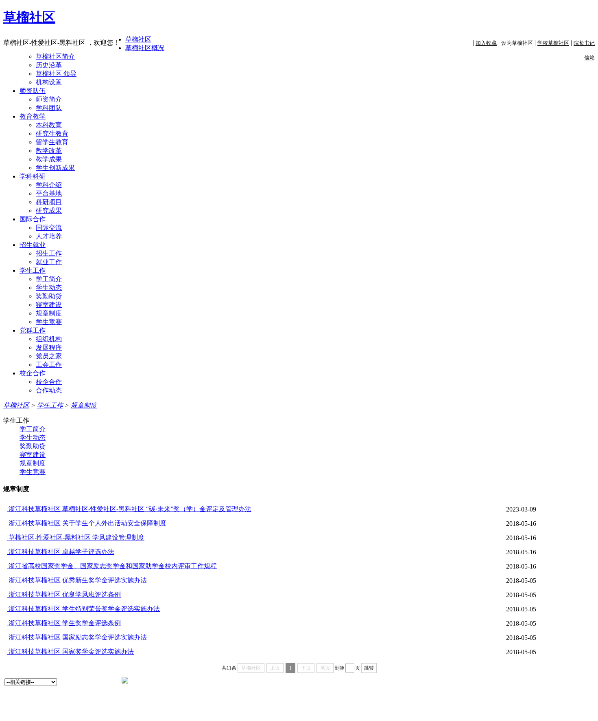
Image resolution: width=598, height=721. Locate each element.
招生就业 (33, 244)
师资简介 (49, 99)
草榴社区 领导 (56, 73)
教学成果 (49, 159)
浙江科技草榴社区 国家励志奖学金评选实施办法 (77, 637)
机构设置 (49, 82)
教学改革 (49, 150)
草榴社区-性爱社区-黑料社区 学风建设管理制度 (75, 537)
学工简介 (49, 279)
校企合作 (33, 373)
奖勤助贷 (49, 296)
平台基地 (49, 193)
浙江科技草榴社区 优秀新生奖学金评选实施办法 (77, 580)
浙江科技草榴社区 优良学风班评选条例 (64, 594)
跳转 (369, 668)
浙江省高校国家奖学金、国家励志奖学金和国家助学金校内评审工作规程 (112, 565)
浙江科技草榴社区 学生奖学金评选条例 (64, 623)
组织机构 (49, 338)
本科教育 (49, 124)
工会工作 (49, 364)
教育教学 (33, 116)
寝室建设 (49, 304)
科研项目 (49, 201)
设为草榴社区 (517, 43)
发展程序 (49, 347)
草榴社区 (29, 17)
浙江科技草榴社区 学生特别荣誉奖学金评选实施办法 (83, 608)
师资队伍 (33, 90)
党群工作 (33, 330)
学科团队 (49, 107)
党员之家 (49, 356)
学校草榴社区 (553, 43)
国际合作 (33, 219)
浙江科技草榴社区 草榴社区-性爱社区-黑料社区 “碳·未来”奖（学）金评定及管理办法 (129, 508)
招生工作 (49, 253)
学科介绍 (49, 184)
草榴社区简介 (55, 56)
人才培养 (49, 236)
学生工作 (33, 270)
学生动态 (49, 287)
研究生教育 (52, 133)
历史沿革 (49, 65)
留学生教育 (52, 142)
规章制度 (49, 313)
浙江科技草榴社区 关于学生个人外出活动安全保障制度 (86, 523)
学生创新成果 (55, 167)
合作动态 (49, 390)
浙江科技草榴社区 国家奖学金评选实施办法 (70, 651)
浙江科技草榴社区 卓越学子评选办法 (60, 551)
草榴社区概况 (144, 47)
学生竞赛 (49, 321)
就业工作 (49, 261)
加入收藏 (486, 43)
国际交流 (49, 227)
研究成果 (49, 210)
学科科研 (33, 176)
